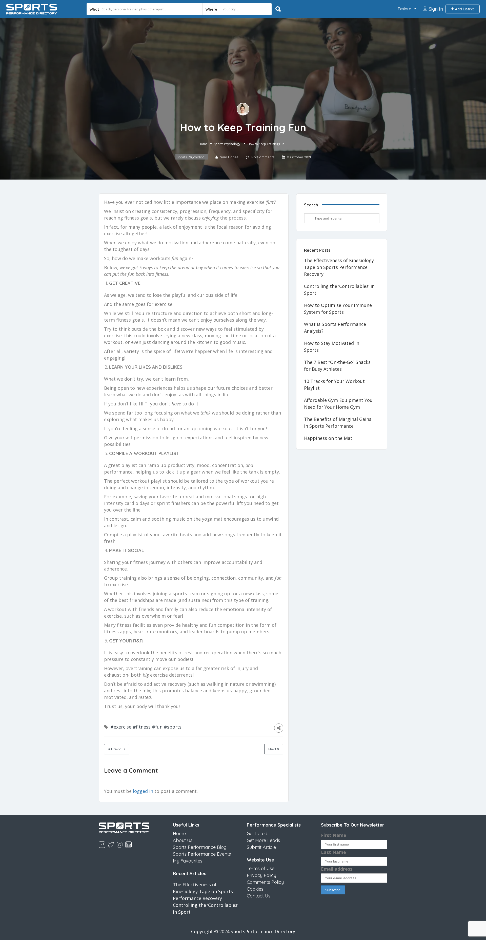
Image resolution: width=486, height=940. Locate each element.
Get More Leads (263, 840)
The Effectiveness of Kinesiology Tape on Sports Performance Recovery (339, 267)
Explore (404, 8)
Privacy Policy (261, 875)
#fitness (142, 727)
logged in (143, 791)
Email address (336, 869)
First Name (333, 835)
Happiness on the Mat (328, 438)
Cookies (255, 889)
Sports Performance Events (202, 854)
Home (203, 144)
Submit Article (261, 847)
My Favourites (187, 861)
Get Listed (257, 833)
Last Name (333, 852)
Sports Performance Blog (200, 847)
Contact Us (258, 896)
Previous (117, 749)
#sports (172, 727)
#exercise (120, 727)
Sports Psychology (227, 144)
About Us (182, 840)
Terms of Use (260, 868)
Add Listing (464, 9)
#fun (157, 727)
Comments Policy (265, 882)
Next (272, 749)
